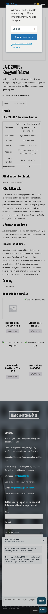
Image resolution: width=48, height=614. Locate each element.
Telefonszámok (12, 532)
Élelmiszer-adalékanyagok (20, 95)
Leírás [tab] (6, 103)
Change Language (24, 36)
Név (7, 512)
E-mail (8, 522)
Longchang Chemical (25, 606)
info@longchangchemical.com (23, 488)
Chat (42, 610)
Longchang (14, 608)
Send (41, 601)
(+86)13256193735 (21, 476)
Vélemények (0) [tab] (19, 103)
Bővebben (12, 331)
